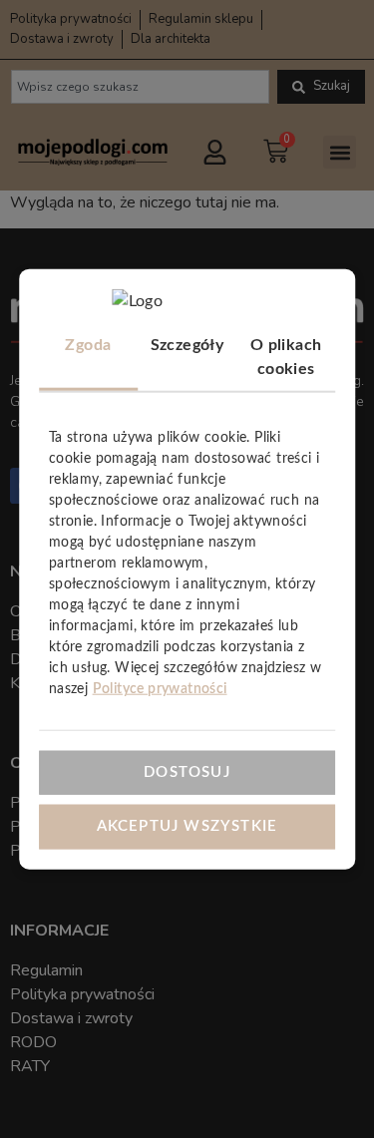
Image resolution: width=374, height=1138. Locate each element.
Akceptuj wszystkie (187, 826)
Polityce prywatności (160, 689)
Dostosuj (187, 771)
